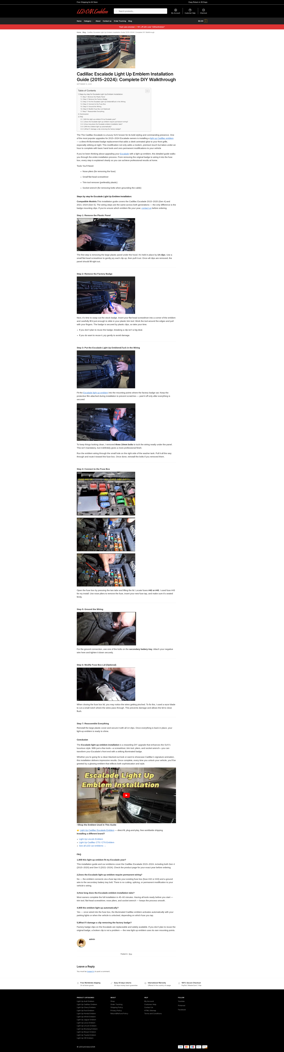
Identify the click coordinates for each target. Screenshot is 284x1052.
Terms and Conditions (153, 1013)
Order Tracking (116, 1004)
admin (92, 939)
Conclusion (84, 114)
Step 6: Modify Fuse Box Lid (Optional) (96, 109)
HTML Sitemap (150, 1010)
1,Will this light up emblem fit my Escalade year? (99, 119)
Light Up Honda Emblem (86, 1013)
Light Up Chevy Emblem (86, 1007)
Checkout (203, 13)
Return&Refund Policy (119, 1013)
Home (79, 32)
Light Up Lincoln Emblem (91, 839)
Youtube (181, 1001)
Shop (112, 1001)
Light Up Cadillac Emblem (87, 1004)
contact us (146, 208)
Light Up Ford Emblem (85, 1010)
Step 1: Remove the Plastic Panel (94, 97)
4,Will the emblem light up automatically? (97, 126)
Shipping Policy (116, 1007)
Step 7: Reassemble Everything (93, 111)
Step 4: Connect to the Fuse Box (94, 104)
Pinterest (181, 1005)
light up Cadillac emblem (162, 138)
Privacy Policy (116, 1010)
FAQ (81, 117)
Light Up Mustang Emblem (87, 1029)
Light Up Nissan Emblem (86, 1032)
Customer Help (190, 13)
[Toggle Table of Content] (146, 91)
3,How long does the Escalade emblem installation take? (102, 124)
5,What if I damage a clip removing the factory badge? (102, 129)
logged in (90, 971)
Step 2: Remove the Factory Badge (95, 99)
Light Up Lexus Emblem (86, 1023)
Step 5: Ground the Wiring (92, 106)
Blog (84, 32)
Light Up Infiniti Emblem (86, 1017)
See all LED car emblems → (92, 846)
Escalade (124, 154)
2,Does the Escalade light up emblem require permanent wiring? (105, 122)
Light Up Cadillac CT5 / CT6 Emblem (96, 842)
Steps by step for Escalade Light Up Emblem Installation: (101, 94)
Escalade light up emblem (95, 393)
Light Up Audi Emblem (85, 1001)
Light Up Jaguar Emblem (86, 1020)
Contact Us (148, 1007)
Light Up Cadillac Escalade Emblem (97, 830)
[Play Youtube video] (126, 795)
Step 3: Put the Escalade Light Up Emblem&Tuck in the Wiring (104, 101)
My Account (175, 13)
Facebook (182, 1010)
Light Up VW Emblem (85, 1038)
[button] (202, 21)
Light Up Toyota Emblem (86, 1035)
